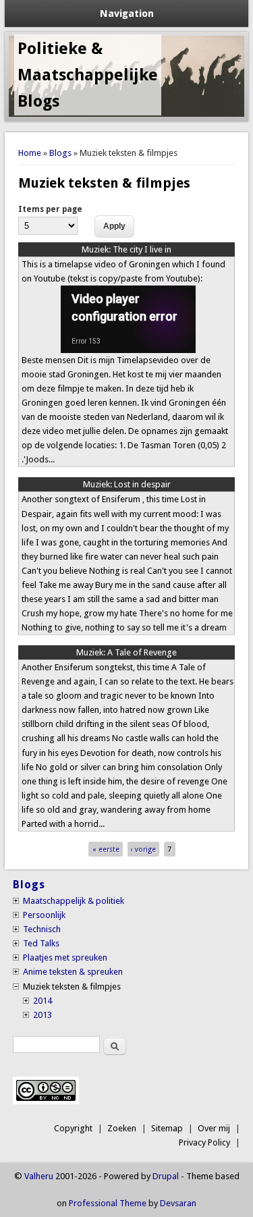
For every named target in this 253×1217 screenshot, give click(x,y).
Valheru (38, 1176)
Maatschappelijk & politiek (73, 901)
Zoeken (121, 1128)
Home (29, 153)
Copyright (73, 1128)
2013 (42, 1015)
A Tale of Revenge (126, 652)
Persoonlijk (44, 915)
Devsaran (178, 1203)
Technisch (42, 929)
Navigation (127, 13)
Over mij (214, 1128)
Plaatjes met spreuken (65, 957)
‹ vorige (143, 849)
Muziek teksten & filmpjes (72, 986)
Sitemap (167, 1128)
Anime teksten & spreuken (73, 972)
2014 (42, 1001)
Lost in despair (127, 484)
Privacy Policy (204, 1142)
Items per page (50, 209)
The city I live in (126, 249)
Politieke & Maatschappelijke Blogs (88, 75)
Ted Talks (41, 943)
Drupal (165, 1176)
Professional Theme (107, 1203)
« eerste (105, 849)
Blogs (60, 153)
